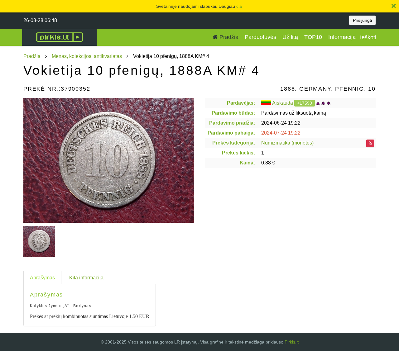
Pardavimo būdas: (233, 113)
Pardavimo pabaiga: (231, 132)
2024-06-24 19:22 (280, 123)
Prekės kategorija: (233, 142)
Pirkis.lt (292, 341)
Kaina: (247, 162)
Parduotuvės (260, 37)
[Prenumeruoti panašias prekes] (370, 143)
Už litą (290, 37)
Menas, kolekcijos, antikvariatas (87, 56)
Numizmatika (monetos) (287, 142)
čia (239, 6)
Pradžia (228, 37)
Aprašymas (42, 277)
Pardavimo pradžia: (232, 123)
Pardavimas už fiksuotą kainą (293, 113)
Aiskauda (282, 103)
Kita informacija (86, 277)
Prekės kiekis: (238, 152)
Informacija (342, 37)
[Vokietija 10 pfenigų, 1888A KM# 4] (108, 160)
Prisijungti (362, 20)
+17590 (304, 103)
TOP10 (313, 37)
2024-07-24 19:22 (280, 132)
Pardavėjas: (241, 103)
